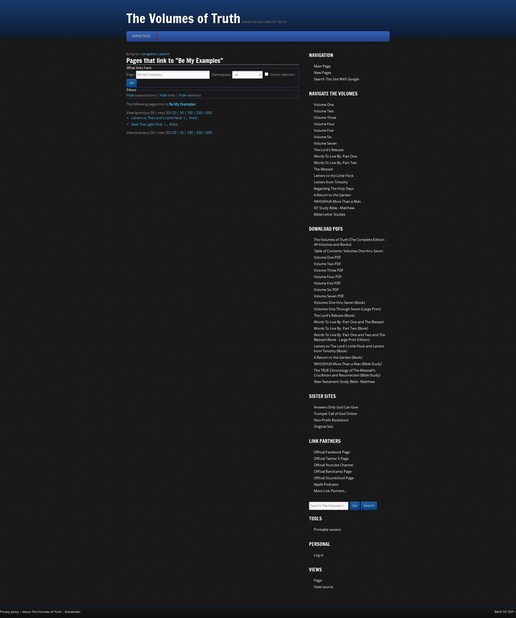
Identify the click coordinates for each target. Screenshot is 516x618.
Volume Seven (325, 143)
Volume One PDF (327, 257)
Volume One (324, 105)
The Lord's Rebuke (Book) (334, 316)
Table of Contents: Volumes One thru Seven (348, 251)
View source (323, 587)
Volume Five (324, 131)
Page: (131, 75)
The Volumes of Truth (183, 18)
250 (199, 113)
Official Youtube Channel (333, 465)
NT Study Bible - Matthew (334, 208)
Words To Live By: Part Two (335, 163)
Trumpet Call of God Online (335, 414)
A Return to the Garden (332, 195)
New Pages (322, 73)
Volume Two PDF (327, 264)
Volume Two (324, 111)
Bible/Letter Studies (329, 214)
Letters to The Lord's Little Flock (156, 118)
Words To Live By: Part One (335, 156)
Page (318, 580)
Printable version (327, 530)
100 (190, 113)
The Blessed (323, 169)
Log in (319, 555)
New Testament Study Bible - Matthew (344, 382)
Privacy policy (9, 612)
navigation (149, 54)
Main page (141, 36)
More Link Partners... (330, 491)
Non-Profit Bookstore (331, 420)
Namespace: (221, 75)
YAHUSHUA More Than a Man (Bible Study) (348, 364)
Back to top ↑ (505, 612)
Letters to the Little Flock (334, 176)
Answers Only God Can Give (336, 407)
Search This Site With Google (336, 79)
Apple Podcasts (326, 484)
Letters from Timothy (331, 182)
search (164, 54)
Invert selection (282, 75)
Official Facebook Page (332, 452)
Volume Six (323, 137)
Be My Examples (182, 104)
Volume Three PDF (328, 270)
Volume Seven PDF (329, 296)
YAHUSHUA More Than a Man (337, 202)
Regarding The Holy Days (334, 189)
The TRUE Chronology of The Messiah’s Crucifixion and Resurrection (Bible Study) (347, 372)
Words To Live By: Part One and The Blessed (349, 322)
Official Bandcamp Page (333, 472)
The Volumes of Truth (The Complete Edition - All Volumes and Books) (350, 242)
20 (174, 113)
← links (190, 118)
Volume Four (324, 124)
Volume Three (325, 118)
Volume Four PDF (328, 277)
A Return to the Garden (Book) (338, 358)
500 (208, 113)
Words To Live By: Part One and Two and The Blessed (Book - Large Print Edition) (349, 337)
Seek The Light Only (147, 124)
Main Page (322, 66)
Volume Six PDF (326, 290)
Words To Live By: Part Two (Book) (341, 328)
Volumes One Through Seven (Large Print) (347, 309)
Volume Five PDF (327, 283)
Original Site (323, 427)
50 (182, 113)
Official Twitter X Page (331, 459)
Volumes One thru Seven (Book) (339, 303)
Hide (130, 95)
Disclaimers (72, 612)
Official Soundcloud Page (334, 478)
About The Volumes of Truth (42, 612)
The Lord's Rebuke (328, 150)
